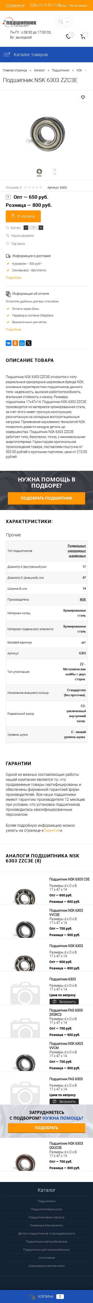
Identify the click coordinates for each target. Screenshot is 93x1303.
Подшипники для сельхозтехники (46, 1249)
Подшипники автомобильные (46, 1241)
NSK (83, 599)
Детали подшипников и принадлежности (46, 1233)
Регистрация (78, 5)
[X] (28, 343)
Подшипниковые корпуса (46, 1217)
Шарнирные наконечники (47, 1266)
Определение (15, 5)
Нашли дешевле (22, 235)
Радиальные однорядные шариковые (77, 551)
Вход (62, 5)
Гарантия (52, 830)
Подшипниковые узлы (46, 1209)
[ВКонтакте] (8, 343)
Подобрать (46, 1127)
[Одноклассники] (15, 343)
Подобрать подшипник (46, 498)
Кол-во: (15, 227)
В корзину (26, 216)
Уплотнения (46, 1257)
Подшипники (47, 1201)
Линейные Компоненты (46, 1225)
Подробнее (13, 277)
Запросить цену (67, 1002)
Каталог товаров (30, 54)
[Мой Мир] (22, 343)
